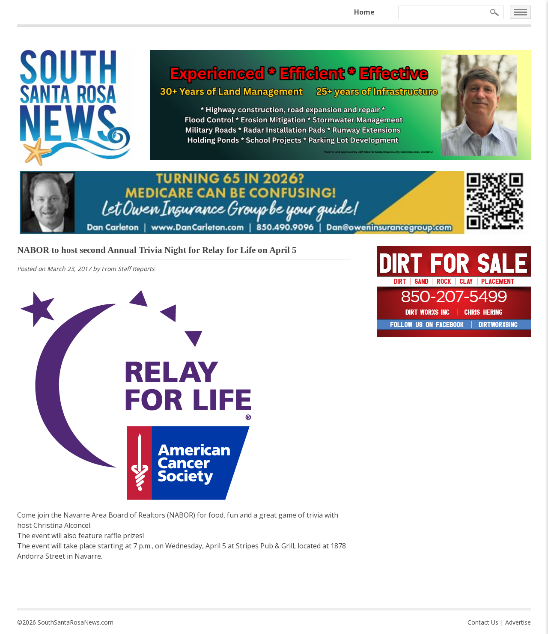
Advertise (518, 622)
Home (364, 12)
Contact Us (483, 622)
